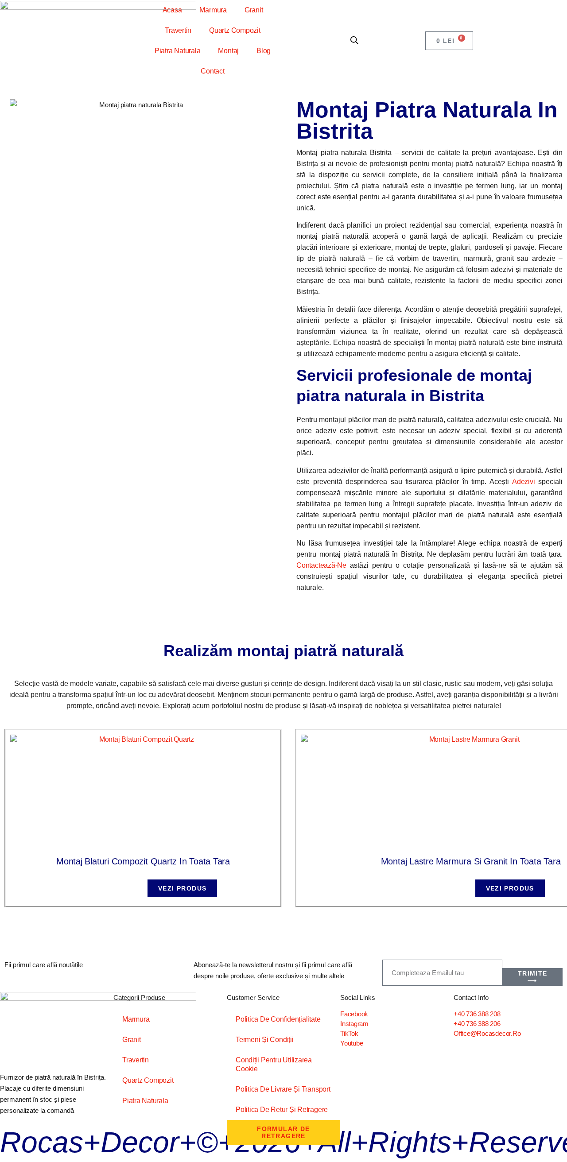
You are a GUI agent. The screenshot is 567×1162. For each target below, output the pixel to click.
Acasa (172, 10)
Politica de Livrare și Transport (283, 1089)
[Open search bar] (354, 41)
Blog (263, 50)
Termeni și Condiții (265, 1039)
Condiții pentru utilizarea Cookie (274, 1064)
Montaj (228, 50)
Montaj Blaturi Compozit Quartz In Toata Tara (143, 861)
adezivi (523, 481)
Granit (254, 10)
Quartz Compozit (234, 30)
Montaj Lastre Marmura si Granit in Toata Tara (471, 861)
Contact (212, 71)
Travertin (178, 30)
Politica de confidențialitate (278, 1019)
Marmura (212, 10)
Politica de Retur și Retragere (282, 1109)
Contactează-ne (321, 565)
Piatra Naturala (178, 50)
